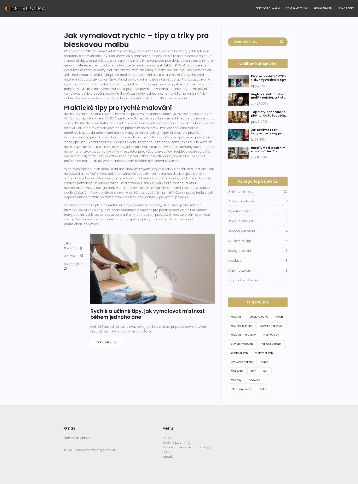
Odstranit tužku (296, 8)
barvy (264, 362)
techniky (236, 380)
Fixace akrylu (347, 8)
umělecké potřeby (242, 362)
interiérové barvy (241, 389)
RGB (265, 371)
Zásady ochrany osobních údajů (187, 447)
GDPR (166, 452)
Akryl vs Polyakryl (268, 8)
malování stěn (264, 353)
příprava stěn (239, 353)
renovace (254, 380)
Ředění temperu (323, 8)
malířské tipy (271, 334)
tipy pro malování (242, 344)
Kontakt (168, 457)
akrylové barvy (259, 316)
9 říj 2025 (70, 256)
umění (279, 316)
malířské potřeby (271, 344)
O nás (166, 438)
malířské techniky (242, 325)
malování (237, 316)
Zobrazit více (106, 342)
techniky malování (271, 325)
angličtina (237, 371)
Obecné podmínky (176, 443)
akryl (253, 371)
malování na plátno (243, 334)
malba (263, 389)
